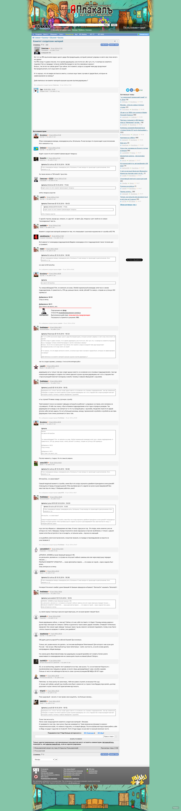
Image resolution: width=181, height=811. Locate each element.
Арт (76, 34)
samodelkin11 (45, 549)
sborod (124, 160)
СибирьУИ (125, 194)
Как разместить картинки (73, 773)
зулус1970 (44, 463)
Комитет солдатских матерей (48, 41)
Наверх (175, 808)
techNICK (43, 660)
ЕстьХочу (43, 135)
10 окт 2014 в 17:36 (55, 135)
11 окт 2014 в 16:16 (54, 660)
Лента (45, 34)
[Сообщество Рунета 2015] (139, 779)
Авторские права (47, 773)
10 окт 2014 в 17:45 (53, 197)
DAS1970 (43, 701)
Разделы (38, 34)
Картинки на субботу (127, 138)
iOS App (91, 769)
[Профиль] (37, 50)
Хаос (61, 34)
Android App (93, 771)
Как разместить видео (72, 775)
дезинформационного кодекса (70, 313)
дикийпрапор (45, 236)
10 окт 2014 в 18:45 (56, 497)
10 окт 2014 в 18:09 (55, 273)
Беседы (60, 37)
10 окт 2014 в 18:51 (57, 549)
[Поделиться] (115, 41)
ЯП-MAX (101, 34)
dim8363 (124, 124)
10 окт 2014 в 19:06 (54, 616)
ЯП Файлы (83, 34)
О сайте (56, 30)
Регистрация (130, 27)
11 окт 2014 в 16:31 (54, 701)
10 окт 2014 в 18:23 (55, 462)
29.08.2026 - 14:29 (49, 89)
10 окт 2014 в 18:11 (55, 327)
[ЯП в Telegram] (127, 90)
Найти (114, 25)
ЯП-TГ (92, 34)
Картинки (132, 160)
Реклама (88, 30)
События (134, 117)
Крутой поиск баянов (60, 27)
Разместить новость (71, 778)
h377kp (124, 201)
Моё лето (123, 143)
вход (142, 27)
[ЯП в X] (140, 90)
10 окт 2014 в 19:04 (56, 591)
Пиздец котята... (126, 191)
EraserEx (43, 158)
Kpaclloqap (125, 145)
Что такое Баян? (69, 769)
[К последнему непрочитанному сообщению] (46, 45)
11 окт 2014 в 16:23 (53, 691)
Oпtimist (43, 148)
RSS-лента (44, 777)
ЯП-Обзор (132, 201)
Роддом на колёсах (127, 186)
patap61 (124, 188)
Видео (133, 153)
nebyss (42, 676)
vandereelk (125, 117)
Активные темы (65, 30)
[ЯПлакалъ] (42, 27)
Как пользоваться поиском (73, 771)
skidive (42, 571)
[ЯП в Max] (142, 90)
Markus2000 (125, 168)
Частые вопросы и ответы (50, 775)
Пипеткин (44, 48)
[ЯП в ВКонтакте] (131, 90)
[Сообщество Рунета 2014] (145, 779)
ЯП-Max (101, 733)
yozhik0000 (125, 153)
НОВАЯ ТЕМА (113, 44)
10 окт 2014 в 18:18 (55, 422)
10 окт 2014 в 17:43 (60, 178)
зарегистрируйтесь (53, 744)
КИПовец (125, 102)
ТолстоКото (125, 109)
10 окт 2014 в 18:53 (53, 571)
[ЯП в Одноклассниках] (137, 90)
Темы (106, 25)
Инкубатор (70, 34)
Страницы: (36, 45)
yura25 (42, 366)
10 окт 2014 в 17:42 (54, 148)
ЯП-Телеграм (89, 733)
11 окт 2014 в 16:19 (53, 675)
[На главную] (33, 34)
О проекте (44, 769)
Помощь (75, 30)
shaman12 (125, 140)
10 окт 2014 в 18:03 (52, 249)
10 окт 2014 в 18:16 (56, 381)
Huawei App (93, 773)
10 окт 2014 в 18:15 (53, 366)
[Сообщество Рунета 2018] (133, 779)
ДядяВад (124, 183)
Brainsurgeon (126, 134)
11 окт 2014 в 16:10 (56, 633)
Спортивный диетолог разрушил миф (133, 179)
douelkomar (44, 634)
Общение (53, 34)
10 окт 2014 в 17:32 (56, 48)
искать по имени (76, 739)
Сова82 (124, 175)
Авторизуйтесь (108, 742)
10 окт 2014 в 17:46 (58, 236)
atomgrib (43, 616)
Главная (37, 37)
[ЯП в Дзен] (134, 90)
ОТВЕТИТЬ (104, 44)
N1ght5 (42, 691)
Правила (81, 30)
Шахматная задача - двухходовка (132, 156)
